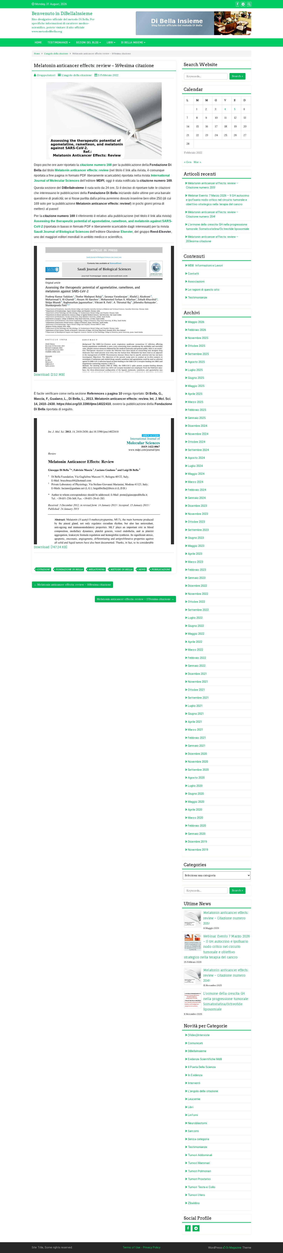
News (141, 569)
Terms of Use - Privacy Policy (141, 1247)
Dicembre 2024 (197, 426)
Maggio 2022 (196, 633)
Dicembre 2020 (197, 753)
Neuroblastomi (197, 1123)
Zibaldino (194, 1203)
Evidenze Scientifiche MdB (205, 1059)
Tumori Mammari (199, 1163)
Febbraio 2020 (197, 825)
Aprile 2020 (195, 809)
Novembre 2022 (198, 594)
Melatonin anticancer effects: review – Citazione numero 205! (225, 918)
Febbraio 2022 (197, 658)
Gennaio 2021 (196, 745)
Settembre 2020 (198, 769)
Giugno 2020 (196, 793)
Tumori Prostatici (199, 1179)
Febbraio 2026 (197, 330)
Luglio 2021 (195, 706)
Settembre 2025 (198, 354)
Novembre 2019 (198, 849)
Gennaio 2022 (196, 665)
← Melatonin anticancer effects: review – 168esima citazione (72, 584)
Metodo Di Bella (121, 569)
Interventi (194, 1083)
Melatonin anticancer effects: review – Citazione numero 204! (225, 975)
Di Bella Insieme (132, 42)
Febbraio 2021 (197, 738)
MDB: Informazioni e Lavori (205, 265)
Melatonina (96, 569)
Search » (237, 76)
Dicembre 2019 (197, 841)
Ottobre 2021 (196, 690)
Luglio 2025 (195, 370)
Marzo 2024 (195, 482)
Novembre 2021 (198, 681)
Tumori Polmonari (199, 1171)
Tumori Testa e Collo (201, 1187)
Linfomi (193, 1115)
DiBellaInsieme (197, 1051)
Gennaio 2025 (196, 418)
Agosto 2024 (196, 458)
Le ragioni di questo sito (203, 289)
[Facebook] (188, 1228)
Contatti (193, 273)
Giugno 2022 (196, 626)
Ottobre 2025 (196, 346)
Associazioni (196, 281)
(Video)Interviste (199, 1035)
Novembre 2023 (198, 514)
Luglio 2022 (195, 617)
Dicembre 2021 (197, 674)
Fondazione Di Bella (69, 569)
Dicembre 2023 (197, 506)
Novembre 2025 (198, 338)
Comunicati (195, 1043)
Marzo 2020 (195, 817)
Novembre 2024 (198, 434)
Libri (110, 42)
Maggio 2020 (196, 801)
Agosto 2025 (196, 362)
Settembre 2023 (198, 530)
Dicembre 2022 (197, 585)
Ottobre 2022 (196, 601)
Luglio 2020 (195, 785)
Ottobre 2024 (196, 442)
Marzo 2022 (195, 649)
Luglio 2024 (195, 466)
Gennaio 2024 (196, 498)
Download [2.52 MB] (49, 374)
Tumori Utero (196, 1195)
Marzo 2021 (195, 729)
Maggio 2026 (196, 322)
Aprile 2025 (195, 394)
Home (38, 42)
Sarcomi (193, 1131)
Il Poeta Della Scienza (202, 1067)
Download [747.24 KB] (50, 547)
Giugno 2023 (196, 538)
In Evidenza (195, 1075)
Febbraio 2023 (197, 569)
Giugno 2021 (196, 713)
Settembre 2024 (198, 450)
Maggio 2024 (196, 474)
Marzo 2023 (195, 562)
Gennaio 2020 (196, 833)
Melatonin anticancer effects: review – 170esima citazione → (135, 599)
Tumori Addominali (200, 1155)
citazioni (43, 569)
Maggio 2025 (196, 386)
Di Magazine (233, 1247)
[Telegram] (196, 1228)
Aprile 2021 (195, 722)
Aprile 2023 (195, 553)
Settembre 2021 (198, 697)
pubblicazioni (161, 569)
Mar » (197, 162)
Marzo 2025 (195, 402)
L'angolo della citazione (56, 53)
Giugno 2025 (196, 378)
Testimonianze (58, 42)
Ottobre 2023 (196, 522)
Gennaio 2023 (196, 578)
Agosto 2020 (196, 777)
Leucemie (194, 1099)
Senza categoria (198, 1139)
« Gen (187, 162)
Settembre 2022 (198, 610)
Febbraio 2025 (197, 410)
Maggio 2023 (196, 546)
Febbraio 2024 (197, 490)
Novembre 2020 (198, 761)
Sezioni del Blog (87, 42)
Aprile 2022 (195, 642)
